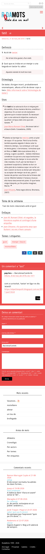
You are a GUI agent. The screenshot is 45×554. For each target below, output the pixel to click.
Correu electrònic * (8, 333)
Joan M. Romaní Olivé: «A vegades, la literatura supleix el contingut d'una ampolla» (20, 220)
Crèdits (32, 547)
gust (5, 242)
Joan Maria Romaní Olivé (14, 126)
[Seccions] (41, 11)
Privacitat (15, 547)
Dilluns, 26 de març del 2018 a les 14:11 (19, 276)
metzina (25, 138)
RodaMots (6, 543)
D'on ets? (5, 342)
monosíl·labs (10, 246)
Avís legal (5, 547)
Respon (38, 298)
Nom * (4, 323)
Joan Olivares (9, 190)
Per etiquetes (13, 456)
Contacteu (6, 549)
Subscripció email (36, 7)
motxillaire (12, 405)
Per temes (11, 451)
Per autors (12, 447)
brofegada (11, 418)
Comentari (5, 351)
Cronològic (12, 442)
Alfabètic (11, 438)
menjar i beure (18, 242)
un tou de (11, 414)
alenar (10, 409)
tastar (14, 52)
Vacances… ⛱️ (13, 401)
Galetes (24, 547)
